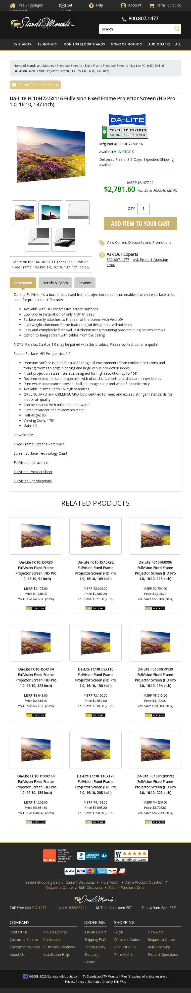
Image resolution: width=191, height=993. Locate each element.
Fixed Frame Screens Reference (39, 444)
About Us (17, 954)
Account (135, 5)
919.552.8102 (76, 907)
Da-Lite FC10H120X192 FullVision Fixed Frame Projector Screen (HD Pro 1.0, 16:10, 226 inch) (155, 784)
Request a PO (125, 947)
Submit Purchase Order (127, 887)
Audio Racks (159, 44)
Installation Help (56, 954)
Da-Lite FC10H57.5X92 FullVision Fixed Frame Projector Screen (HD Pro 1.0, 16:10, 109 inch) (95, 570)
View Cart (155, 932)
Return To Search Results (38, 84)
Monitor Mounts (126, 44)
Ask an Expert (95, 932)
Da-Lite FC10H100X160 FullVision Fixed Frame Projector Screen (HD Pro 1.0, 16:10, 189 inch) (35, 784)
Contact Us (19, 932)
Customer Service (24, 939)
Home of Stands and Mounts (34, 66)
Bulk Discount (159, 947)
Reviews (85, 282)
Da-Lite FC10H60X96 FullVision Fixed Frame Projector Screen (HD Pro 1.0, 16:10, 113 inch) (155, 570)
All (178, 44)
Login (118, 932)
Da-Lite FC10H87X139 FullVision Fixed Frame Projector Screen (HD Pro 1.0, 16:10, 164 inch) (155, 677)
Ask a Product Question (144, 882)
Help (99, 5)
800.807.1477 (143, 18)
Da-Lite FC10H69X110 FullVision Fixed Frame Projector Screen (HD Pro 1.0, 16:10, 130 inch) (95, 677)
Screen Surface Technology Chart (40, 453)
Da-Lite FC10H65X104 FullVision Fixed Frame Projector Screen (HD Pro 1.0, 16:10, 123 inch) (35, 677)
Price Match (110, 882)
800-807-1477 (118, 259)
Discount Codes (127, 939)
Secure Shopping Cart (42, 882)
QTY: (132, 208)
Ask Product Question (150, 259)
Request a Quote (59, 887)
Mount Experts (55, 932)
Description (23, 282)
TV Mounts (47, 44)
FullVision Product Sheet (33, 471)
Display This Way (114, 982)
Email (111, 264)
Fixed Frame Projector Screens (106, 66)
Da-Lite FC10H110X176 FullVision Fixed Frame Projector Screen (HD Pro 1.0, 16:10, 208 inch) (95, 784)
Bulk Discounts (91, 887)
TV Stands (22, 44)
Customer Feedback (59, 947)
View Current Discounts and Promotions (139, 242)
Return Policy (94, 947)
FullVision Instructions (31, 462)
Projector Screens (69, 66)
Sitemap (93, 982)
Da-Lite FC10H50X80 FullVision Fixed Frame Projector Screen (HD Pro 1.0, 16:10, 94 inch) (35, 570)
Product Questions (163, 954)
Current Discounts (80, 882)
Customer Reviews (25, 947)
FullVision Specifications (33, 481)
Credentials (52, 939)
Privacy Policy (74, 982)
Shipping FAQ (95, 939)
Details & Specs (55, 282)
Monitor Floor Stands (84, 44)
